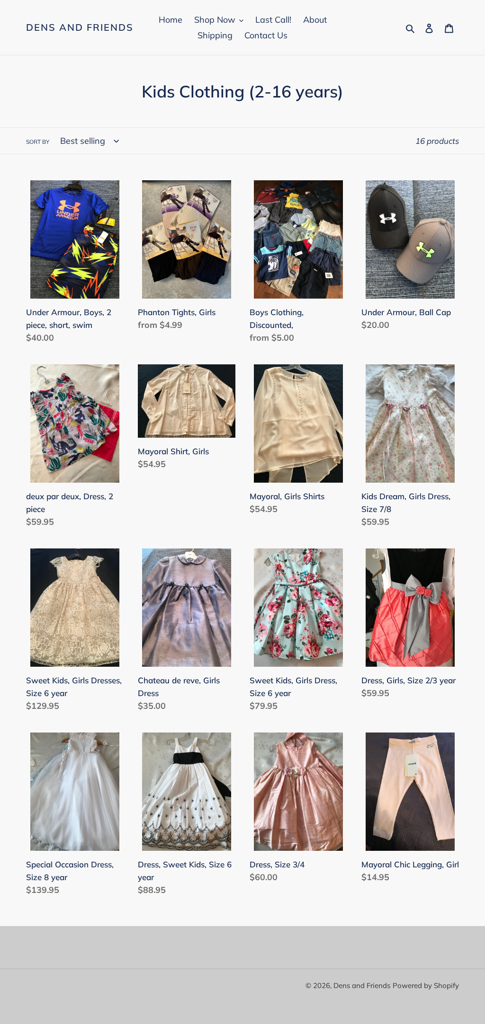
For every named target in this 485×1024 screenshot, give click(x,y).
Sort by (37, 141)
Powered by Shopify (426, 985)
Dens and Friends (80, 27)
